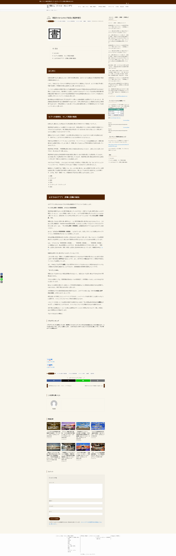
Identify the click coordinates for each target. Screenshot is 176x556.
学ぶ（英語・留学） (72, 545)
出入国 (69, 540)
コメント (51, 482)
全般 (69, 538)
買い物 (69, 551)
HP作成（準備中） (84, 535)
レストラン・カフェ (72, 550)
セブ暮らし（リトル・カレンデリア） (59, 6)
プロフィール (92, 535)
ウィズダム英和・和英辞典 (60, 21)
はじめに (56, 53)
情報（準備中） (71, 535)
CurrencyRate (126, 120)
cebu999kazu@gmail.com (121, 96)
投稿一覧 (98, 538)
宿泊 (69, 548)
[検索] (128, 3)
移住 (69, 547)
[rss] (126, 3)
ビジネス (69, 544)
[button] (54, 380)
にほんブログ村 (50, 361)
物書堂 (85, 21)
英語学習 (89, 21)
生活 (69, 541)
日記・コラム (51, 21)
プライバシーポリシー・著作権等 (103, 537)
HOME (117, 535)
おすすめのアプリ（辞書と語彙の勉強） (65, 58)
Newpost (113, 535)
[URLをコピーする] (97, 380)
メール (51, 506)
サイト (50, 511)
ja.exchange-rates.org (115, 117)
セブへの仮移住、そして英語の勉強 (64, 55)
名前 (50, 500)
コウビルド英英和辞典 (71, 21)
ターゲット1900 (79, 21)
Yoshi (54, 408)
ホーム (58, 535)
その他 (98, 535)
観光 (69, 543)
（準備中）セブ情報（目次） (74, 537)
